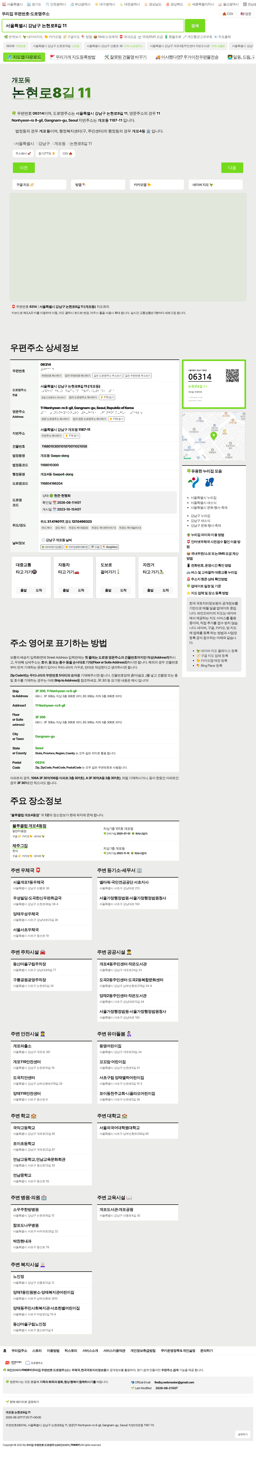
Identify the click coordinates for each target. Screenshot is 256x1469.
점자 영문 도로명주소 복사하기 (89, 419)
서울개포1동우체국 (28, 882)
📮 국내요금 (127, 37)
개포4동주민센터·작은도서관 (123, 964)
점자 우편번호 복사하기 (77, 375)
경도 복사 (60, 527)
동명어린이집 (110, 1046)
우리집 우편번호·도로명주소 (25, 13)
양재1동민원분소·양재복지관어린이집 (43, 1292)
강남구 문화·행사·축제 (206, 525)
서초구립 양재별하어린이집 (121, 1077)
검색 (195, 25)
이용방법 (53, 1350)
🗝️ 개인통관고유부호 (197, 37)
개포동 (59, 143)
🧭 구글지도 (71, 37)
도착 (39, 590)
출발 (23, 590)
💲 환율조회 (172, 37)
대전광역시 (132, 4)
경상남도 (155, 4)
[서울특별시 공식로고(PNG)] (193, 487)
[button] (94, 615)
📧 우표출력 (222, 37)
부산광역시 (82, 4)
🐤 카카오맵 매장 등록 (211, 660)
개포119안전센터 (27, 1061)
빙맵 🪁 (80, 185)
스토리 (37, 1350)
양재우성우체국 (26, 914)
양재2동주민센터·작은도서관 (122, 995)
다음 (232, 167)
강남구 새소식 (200, 520)
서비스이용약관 (114, 1350)
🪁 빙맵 (86, 37)
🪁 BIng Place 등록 (209, 665)
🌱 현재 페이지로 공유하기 (22, 1402)
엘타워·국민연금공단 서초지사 (124, 882)
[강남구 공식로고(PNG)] (210, 487)
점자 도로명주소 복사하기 (83, 397)
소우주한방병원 (26, 1209)
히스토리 (71, 1350)
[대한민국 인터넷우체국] (13, 1365)
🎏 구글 (95, 547)
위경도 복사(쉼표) (78, 527)
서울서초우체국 (26, 929)
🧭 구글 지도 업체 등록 (212, 656)
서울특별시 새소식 (203, 503)
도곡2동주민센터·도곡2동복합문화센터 (131, 979)
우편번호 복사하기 (51, 375)
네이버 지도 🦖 (203, 185)
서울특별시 (15, 4)
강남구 (44, 143)
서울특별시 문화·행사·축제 (209, 507)
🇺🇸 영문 (246, 14)
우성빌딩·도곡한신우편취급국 (37, 898)
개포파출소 (22, 1046)
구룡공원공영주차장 (29, 979)
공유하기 (243, 1434)
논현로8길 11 (81, 143)
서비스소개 (90, 1350)
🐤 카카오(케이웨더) (76, 547)
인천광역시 (58, 4)
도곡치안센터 (24, 1077)
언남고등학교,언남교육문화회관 (39, 1159)
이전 (24, 167)
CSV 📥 (67, 153)
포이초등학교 (24, 1143)
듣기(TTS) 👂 (46, 153)
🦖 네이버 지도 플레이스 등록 (216, 651)
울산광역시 (231, 4)
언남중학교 (22, 1175)
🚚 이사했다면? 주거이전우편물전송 (186, 57)
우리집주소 (19, 1350)
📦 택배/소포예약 (105, 37)
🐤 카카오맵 (52, 37)
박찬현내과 (22, 1241)
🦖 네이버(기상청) (51, 547)
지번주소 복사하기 (51, 435)
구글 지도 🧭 (25, 185)
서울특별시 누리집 (203, 498)
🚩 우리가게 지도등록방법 (72, 57)
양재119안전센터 (27, 1093)
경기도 (36, 4)
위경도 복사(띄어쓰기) (103, 527)
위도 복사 (46, 527)
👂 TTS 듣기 (107, 397)
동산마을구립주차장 (29, 964)
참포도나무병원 (26, 1225)
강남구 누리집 (200, 516)
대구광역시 (107, 4)
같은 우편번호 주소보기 (137, 375)
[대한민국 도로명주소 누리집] (34, 1365)
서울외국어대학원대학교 (119, 1127)
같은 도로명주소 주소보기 (108, 375)
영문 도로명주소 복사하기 (55, 419)
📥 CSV (227, 14)
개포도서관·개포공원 (116, 1209)
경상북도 (176, 4)
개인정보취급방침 (143, 1350)
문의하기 (206, 1350)
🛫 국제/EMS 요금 (150, 37)
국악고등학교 (24, 1127)
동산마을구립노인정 (29, 1324)
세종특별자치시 (203, 4)
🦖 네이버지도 (33, 37)
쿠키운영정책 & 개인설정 (178, 1350)
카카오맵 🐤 (142, 185)
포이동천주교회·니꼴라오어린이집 (127, 1093)
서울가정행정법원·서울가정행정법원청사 (132, 898)
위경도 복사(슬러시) (130, 527)
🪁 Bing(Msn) (110, 547)
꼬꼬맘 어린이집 (112, 1061)
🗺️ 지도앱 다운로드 (24, 57)
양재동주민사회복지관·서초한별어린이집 (46, 1308)
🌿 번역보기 (12, 37)
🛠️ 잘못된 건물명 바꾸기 (125, 57)
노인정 (18, 1276)
